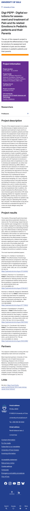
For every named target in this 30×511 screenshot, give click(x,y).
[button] (26, 507)
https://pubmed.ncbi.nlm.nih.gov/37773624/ (14, 305)
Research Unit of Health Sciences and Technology (14, 96)
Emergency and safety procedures (12, 473)
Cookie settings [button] (6, 466)
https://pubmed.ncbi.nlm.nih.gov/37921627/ (14, 288)
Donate (13, 506)
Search (6, 506)
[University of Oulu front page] (14, 1)
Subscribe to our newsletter (10, 447)
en (21, 508)
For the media (6, 443)
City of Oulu (5, 477)
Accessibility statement (9, 460)
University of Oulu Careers (10, 450)
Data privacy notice (7, 463)
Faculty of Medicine (8, 99)
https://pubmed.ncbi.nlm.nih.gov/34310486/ (14, 341)
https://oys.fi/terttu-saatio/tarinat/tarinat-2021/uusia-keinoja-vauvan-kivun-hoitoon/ (14, 387)
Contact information (8, 440)
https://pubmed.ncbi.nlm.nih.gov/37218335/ (14, 271)
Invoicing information (8, 453)
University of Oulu (9, 7)
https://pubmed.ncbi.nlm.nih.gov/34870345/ (14, 322)
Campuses (5, 470)
